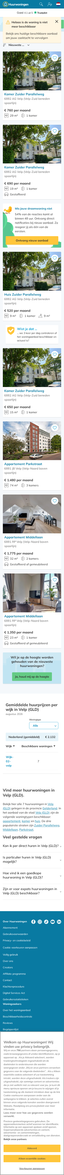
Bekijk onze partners (15, 1139)
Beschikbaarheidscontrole (17, 1016)
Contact (7, 980)
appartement (11, 821)
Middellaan (10, 829)
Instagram (40, 922)
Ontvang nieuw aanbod (32, 240)
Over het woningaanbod (16, 1010)
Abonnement (10, 927)
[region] (32, 1103)
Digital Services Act (14, 993)
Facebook (33, 922)
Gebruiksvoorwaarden (15, 934)
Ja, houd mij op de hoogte (32, 676)
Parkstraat (26, 829)
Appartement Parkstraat (23, 464)
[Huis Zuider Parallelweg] (32, 271)
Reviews (8, 1023)
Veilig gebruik (10, 954)
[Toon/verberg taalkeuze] (58, 4)
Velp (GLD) (42, 812)
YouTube (52, 922)
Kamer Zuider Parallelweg (24, 94)
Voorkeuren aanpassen (32, 1168)
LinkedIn (59, 922)
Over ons (8, 961)
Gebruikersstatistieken (15, 999)
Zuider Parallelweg (46, 825)
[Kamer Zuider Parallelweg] (32, 70)
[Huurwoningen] (15, 4)
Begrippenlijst (10, 1029)
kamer (26, 821)
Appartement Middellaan (23, 537)
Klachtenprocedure (13, 986)
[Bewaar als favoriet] (54, 57)
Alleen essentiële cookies (31, 1158)
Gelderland (49, 808)
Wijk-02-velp (9, 761)
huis (37, 821)
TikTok (46, 922)
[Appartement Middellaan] (32, 514)
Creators (8, 967)
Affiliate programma (14, 973)
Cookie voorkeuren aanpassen (20, 947)
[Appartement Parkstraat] (32, 440)
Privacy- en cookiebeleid (16, 940)
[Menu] (49, 4)
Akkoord (32, 1148)
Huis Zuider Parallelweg (22, 294)
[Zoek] (41, 4)
